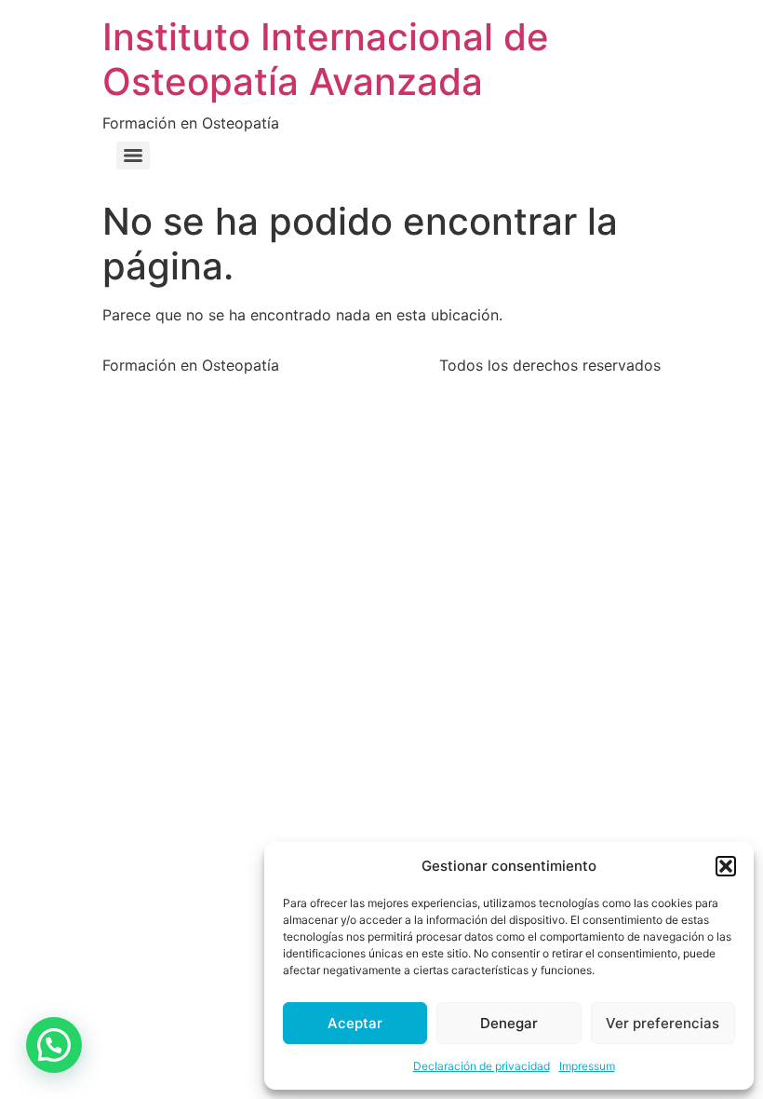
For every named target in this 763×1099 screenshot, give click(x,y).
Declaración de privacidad (481, 1066)
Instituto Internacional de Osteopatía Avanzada (325, 59)
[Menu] (133, 156)
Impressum (587, 1066)
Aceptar (355, 1023)
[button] (725, 866)
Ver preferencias (662, 1023)
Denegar (509, 1023)
